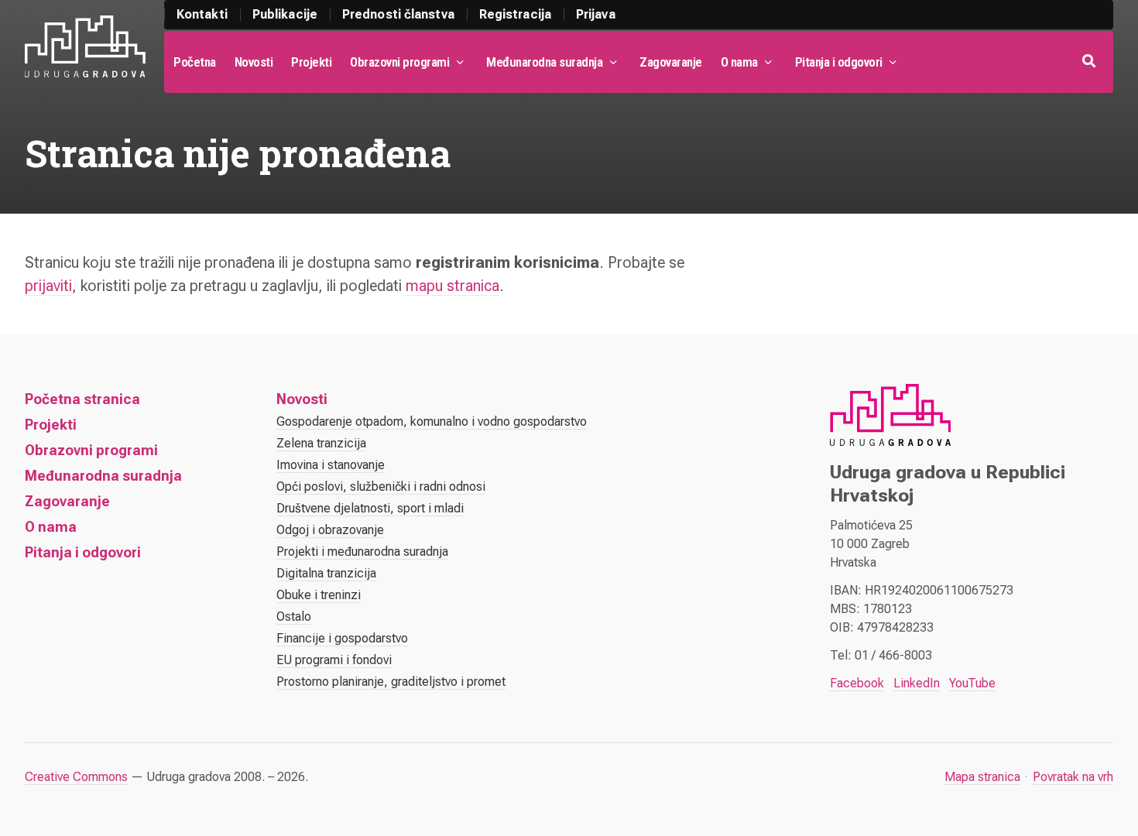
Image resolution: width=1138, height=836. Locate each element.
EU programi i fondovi (334, 660)
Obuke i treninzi (318, 595)
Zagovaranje (670, 62)
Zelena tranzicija (321, 443)
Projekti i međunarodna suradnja (362, 551)
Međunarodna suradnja (544, 62)
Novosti (254, 62)
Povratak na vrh (1073, 776)
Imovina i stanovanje (330, 464)
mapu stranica (452, 285)
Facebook (857, 683)
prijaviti (48, 285)
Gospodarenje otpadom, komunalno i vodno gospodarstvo (431, 421)
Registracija (515, 14)
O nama (739, 62)
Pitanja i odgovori (839, 62)
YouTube (972, 683)
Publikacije (284, 14)
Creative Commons (76, 776)
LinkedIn (916, 683)
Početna (194, 62)
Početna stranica (82, 399)
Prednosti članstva (398, 14)
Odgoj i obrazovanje (330, 529)
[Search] (1090, 62)
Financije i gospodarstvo (342, 638)
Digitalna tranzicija (326, 573)
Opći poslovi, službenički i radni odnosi (380, 486)
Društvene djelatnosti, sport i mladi (370, 508)
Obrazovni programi (399, 62)
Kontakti (202, 14)
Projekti (311, 62)
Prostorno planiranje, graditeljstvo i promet (391, 681)
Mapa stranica (982, 776)
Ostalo (293, 616)
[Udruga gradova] (85, 46)
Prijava (595, 14)
